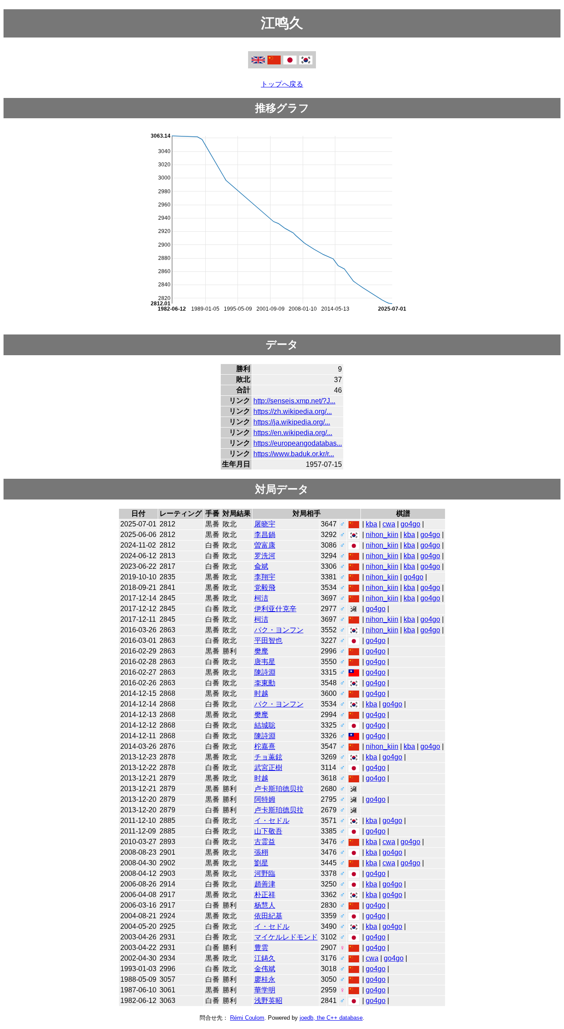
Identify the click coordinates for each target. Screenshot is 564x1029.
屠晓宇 (264, 524)
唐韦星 (264, 661)
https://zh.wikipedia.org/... (292, 411)
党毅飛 (264, 587)
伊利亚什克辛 (275, 608)
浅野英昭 (268, 1000)
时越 (261, 693)
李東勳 (264, 683)
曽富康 (264, 545)
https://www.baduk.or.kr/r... (293, 454)
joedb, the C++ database (331, 1017)
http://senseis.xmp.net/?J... (294, 401)
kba (371, 524)
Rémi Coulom (247, 1017)
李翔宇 (264, 577)
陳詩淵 (264, 672)
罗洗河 (264, 556)
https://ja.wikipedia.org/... (291, 422)
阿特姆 (264, 799)
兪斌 (261, 566)
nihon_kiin (382, 534)
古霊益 (264, 841)
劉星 (261, 863)
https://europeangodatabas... (297, 443)
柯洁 (261, 598)
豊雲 (261, 947)
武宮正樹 (268, 767)
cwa (388, 524)
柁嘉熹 (264, 746)
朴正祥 (264, 894)
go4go (410, 524)
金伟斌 (264, 969)
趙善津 (264, 884)
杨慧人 (264, 905)
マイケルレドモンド (286, 937)
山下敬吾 (268, 831)
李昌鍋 (264, 534)
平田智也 (268, 640)
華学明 (264, 990)
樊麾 (261, 651)
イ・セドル (271, 820)
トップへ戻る (282, 84)
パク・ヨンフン (279, 630)
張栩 (261, 852)
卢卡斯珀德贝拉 (279, 788)
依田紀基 (268, 916)
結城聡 (264, 725)
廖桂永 (264, 979)
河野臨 (264, 873)
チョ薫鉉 (268, 757)
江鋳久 (264, 958)
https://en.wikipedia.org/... (292, 432)
